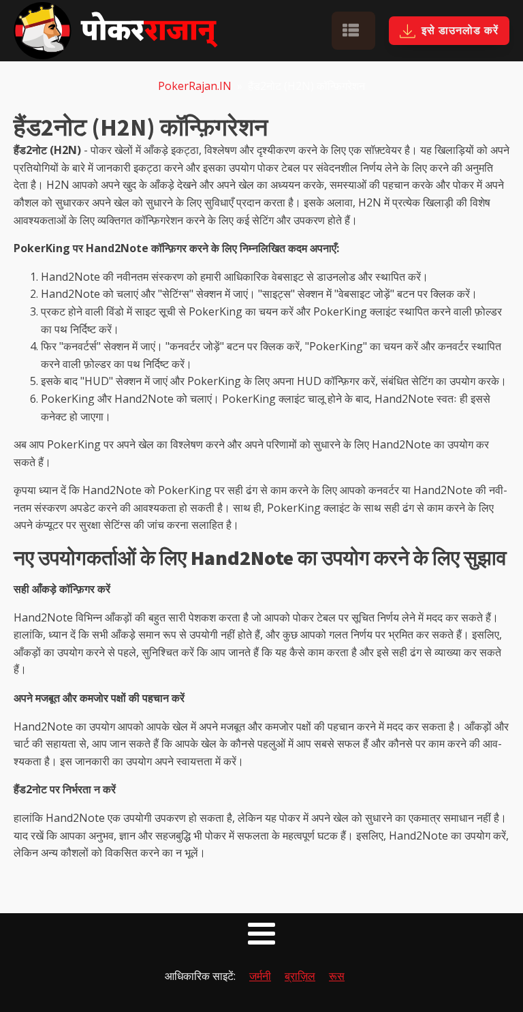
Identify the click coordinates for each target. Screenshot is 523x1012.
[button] (449, 30)
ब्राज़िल (300, 975)
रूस (337, 975)
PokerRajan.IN (195, 85)
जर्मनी (260, 975)
